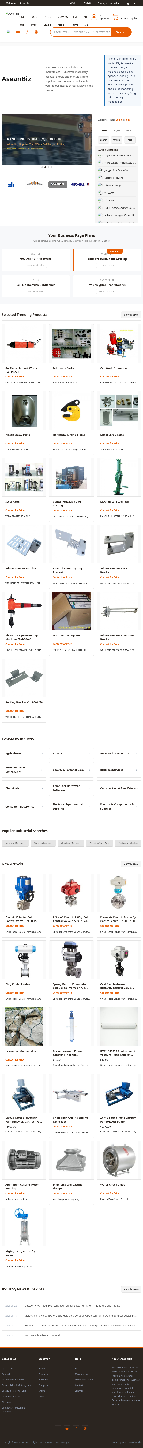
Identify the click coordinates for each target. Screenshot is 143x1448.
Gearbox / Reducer (35, 843)
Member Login (82, 1374)
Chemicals (7, 1402)
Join (127, 119)
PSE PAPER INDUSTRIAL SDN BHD (69, 650)
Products (43, 1374)
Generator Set (119, 843)
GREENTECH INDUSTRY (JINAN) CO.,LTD (24, 1131)
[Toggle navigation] (19, 16)
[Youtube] (18, 32)
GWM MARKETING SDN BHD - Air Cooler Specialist (119, 382)
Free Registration (84, 1379)
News (104, 130)
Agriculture (7, 1368)
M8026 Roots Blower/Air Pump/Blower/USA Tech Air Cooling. (23, 1121)
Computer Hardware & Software (13, 1409)
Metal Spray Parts (112, 435)
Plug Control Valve (17, 984)
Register (87, 2)
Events (41, 1390)
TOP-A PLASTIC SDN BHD (65, 382)
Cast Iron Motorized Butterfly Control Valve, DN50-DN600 (116, 987)
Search (121, 32)
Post (129, 139)
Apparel (6, 1374)
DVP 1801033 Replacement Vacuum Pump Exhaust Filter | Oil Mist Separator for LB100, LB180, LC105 (118, 1056)
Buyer (116, 130)
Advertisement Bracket (20, 568)
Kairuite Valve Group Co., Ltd (114, 1199)
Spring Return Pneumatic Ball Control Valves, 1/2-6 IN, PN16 (69, 987)
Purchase (43, 1379)
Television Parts (63, 368)
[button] (36, 260)
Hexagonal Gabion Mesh (21, 1051)
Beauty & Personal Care (14, 1390)
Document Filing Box (66, 635)
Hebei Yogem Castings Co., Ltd (20, 1199)
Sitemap (79, 1390)
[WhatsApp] (36, 32)
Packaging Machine (92, 843)
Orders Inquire (128, 18)
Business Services (11, 1396)
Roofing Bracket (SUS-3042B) (24, 702)
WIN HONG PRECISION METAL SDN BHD (24, 583)
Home (41, 1368)
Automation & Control (13, 1379)
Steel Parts (12, 501)
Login (73, 2)
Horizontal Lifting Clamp (69, 435)
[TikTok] (27, 32)
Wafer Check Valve (112, 1184)
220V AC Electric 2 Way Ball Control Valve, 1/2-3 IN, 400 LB (71, 921)
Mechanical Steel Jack (114, 501)
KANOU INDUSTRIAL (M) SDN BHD (70, 449)
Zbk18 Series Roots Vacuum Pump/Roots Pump (118, 1119)
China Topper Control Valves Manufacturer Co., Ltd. (24, 931)
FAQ (77, 1368)
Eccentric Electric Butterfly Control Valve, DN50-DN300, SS (118, 921)
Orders (116, 139)
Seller (129, 130)
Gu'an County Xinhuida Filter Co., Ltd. (70, 1065)
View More (131, 314)
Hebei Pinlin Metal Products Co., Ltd (22, 1065)
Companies (44, 1385)
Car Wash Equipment (114, 368)
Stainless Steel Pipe (63, 843)
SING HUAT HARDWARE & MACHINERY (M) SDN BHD (24, 382)
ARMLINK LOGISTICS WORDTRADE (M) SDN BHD (71, 516)
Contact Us (80, 1385)
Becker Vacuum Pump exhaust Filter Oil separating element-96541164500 (67, 1056)
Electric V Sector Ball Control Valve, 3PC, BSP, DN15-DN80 (20, 921)
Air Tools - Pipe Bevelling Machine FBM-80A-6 (21, 637)
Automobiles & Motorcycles (16, 1385)
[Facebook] (9, 32)
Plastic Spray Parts (17, 435)
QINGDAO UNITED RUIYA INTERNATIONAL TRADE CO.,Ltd (71, 1132)
